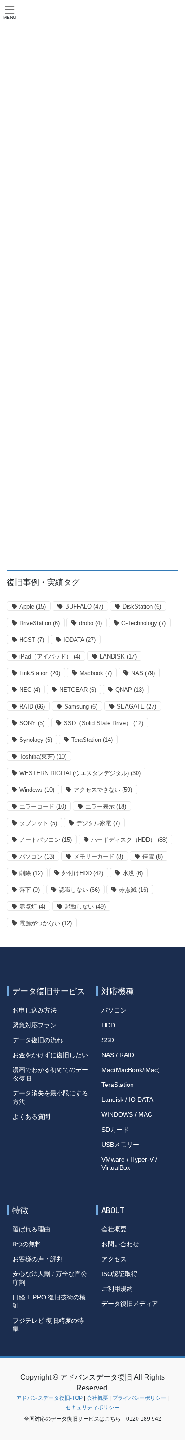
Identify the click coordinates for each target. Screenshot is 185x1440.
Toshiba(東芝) (42, 756)
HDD (108, 1025)
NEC (29, 689)
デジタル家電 (98, 823)
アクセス (114, 1259)
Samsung (80, 706)
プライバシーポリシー (139, 1398)
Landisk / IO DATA (127, 1099)
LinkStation (39, 673)
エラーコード (42, 806)
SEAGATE (136, 706)
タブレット (38, 823)
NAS (143, 673)
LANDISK (118, 656)
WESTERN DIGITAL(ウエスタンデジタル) (80, 773)
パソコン (36, 856)
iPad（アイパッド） (49, 656)
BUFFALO (84, 606)
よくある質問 (31, 1116)
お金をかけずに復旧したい (50, 1054)
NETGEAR (77, 689)
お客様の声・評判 (38, 1259)
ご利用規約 (117, 1288)
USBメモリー (120, 1144)
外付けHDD (82, 873)
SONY (31, 723)
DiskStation (142, 606)
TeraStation (92, 739)
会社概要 (114, 1229)
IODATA (79, 639)
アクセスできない (103, 789)
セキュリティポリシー (92, 1407)
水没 (133, 873)
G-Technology (143, 623)
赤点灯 (32, 906)
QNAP (129, 689)
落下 (29, 889)
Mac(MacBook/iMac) (130, 1069)
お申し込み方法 (35, 1010)
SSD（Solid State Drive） (103, 723)
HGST (31, 639)
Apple (32, 606)
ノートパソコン (45, 839)
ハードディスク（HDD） (129, 839)
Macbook (95, 673)
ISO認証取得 (119, 1273)
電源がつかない (45, 923)
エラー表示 (105, 806)
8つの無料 (27, 1244)
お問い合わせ (120, 1244)
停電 (152, 856)
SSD (107, 1040)
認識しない (79, 889)
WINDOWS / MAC (126, 1114)
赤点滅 (133, 889)
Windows (36, 789)
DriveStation (39, 623)
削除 (31, 873)
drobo (90, 623)
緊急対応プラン (35, 1025)
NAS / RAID (117, 1054)
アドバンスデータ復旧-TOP (49, 1398)
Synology (35, 739)
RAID (32, 706)
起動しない (85, 906)
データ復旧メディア (129, 1303)
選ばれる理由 (31, 1229)
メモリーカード (98, 856)
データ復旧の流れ (38, 1040)
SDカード (115, 1129)
